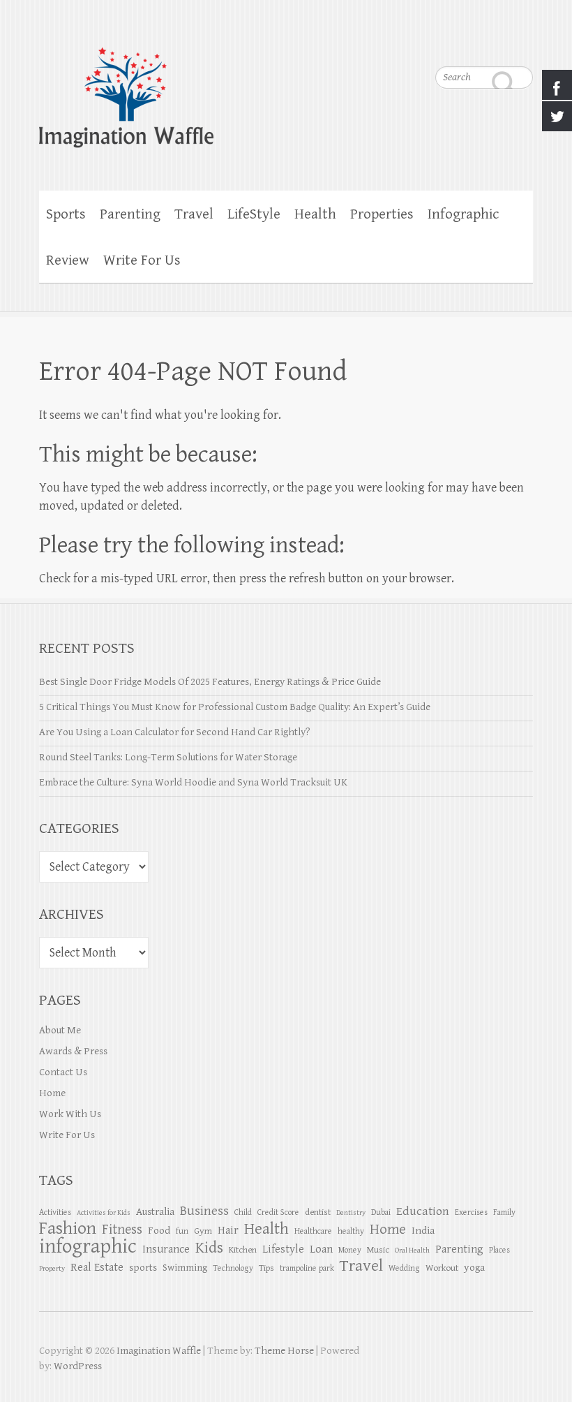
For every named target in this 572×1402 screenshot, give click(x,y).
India (423, 1231)
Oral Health (412, 1250)
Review (67, 260)
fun (182, 1231)
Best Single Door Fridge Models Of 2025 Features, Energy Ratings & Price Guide (210, 682)
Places (499, 1250)
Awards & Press (73, 1051)
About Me (60, 1030)
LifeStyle (253, 214)
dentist (318, 1212)
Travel (193, 214)
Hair (228, 1230)
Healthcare (313, 1231)
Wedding (404, 1268)
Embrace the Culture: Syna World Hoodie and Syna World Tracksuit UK (193, 782)
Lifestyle (283, 1249)
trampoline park (307, 1268)
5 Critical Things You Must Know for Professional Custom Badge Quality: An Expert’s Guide (234, 707)
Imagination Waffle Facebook (494, 41)
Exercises (471, 1212)
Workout (442, 1268)
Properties (382, 214)
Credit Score (278, 1212)
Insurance (166, 1249)
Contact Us (63, 1072)
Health (315, 214)
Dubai (381, 1212)
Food (159, 1231)
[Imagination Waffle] (286, 88)
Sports (66, 214)
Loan (321, 1249)
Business (204, 1210)
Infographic (463, 214)
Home (52, 1093)
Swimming (185, 1268)
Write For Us (142, 260)
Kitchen (243, 1249)
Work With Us (70, 1114)
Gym (203, 1231)
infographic (88, 1246)
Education (422, 1211)
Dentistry (351, 1213)
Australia (155, 1212)
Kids (209, 1248)
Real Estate (96, 1267)
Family (504, 1212)
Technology (233, 1268)
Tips (266, 1268)
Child (243, 1212)
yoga (474, 1268)
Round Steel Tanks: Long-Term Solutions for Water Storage (168, 757)
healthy (351, 1231)
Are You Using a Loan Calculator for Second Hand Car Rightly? (174, 732)
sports (143, 1268)
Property (52, 1268)
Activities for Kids (103, 1213)
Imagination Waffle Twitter (522, 41)
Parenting (130, 214)
